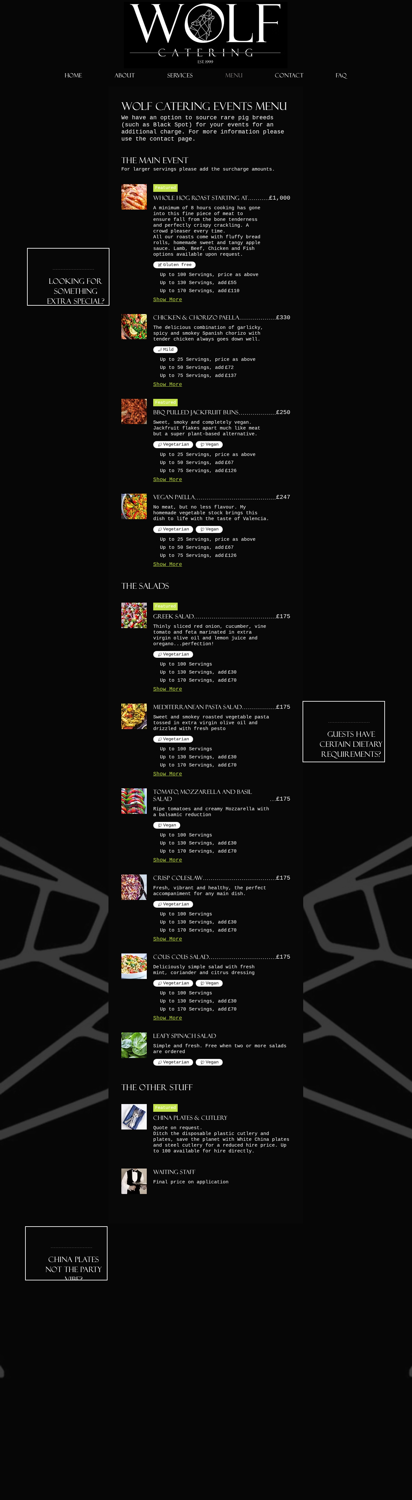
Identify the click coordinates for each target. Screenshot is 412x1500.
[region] (68, 277)
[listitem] (206, 275)
